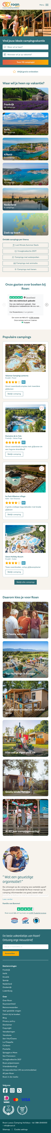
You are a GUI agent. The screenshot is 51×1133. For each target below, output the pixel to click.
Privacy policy (9, 1021)
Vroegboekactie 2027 (12, 1059)
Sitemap (6, 1129)
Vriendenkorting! (10, 1066)
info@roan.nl (9, 1125)
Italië (5, 973)
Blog (5, 1018)
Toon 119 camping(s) (25, 62)
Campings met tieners (26, 269)
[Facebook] (5, 1091)
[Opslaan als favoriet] (41, 348)
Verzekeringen (9, 1031)
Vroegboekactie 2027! (26, 251)
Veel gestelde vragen (12, 1011)
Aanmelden (10, 953)
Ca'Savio (6, 1045)
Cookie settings (21, 1129)
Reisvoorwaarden (10, 1007)
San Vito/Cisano (10, 1038)
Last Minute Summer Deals (27, 245)
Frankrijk (6, 970)
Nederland (7, 984)
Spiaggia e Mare (10, 1052)
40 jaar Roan (8, 1073)
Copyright (7, 1028)
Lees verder (8, 899)
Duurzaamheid (9, 1004)
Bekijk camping (14, 394)
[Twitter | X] (19, 1091)
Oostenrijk (7, 987)
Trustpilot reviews (37, 913)
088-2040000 (41, 1123)
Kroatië (6, 977)
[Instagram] (12, 1091)
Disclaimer (7, 1025)
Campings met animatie (27, 263)
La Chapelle (8, 1042)
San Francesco (9, 1056)
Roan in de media (10, 1077)
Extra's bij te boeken (11, 1014)
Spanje (5, 980)
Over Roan (7, 1000)
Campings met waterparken (27, 257)
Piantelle (6, 1049)
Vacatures (7, 1035)
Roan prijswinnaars (11, 1063)
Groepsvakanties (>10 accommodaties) (19, 1070)
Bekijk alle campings (26, 582)
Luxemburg (7, 991)
